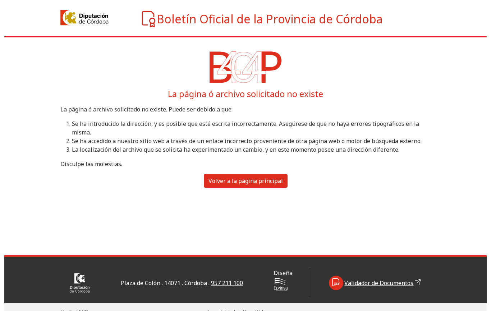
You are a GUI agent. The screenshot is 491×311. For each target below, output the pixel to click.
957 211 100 (227, 283)
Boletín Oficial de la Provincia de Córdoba (270, 19)
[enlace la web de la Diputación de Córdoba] (67, 18)
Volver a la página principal (245, 181)
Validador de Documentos (378, 283)
